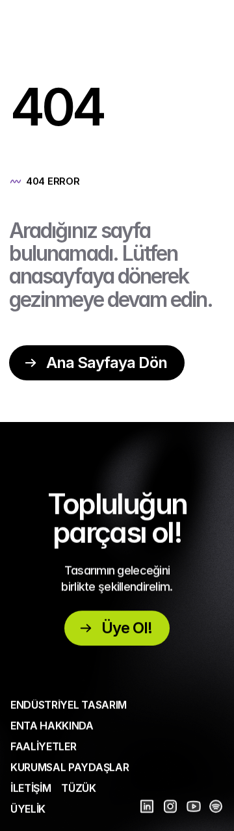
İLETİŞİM (30, 788)
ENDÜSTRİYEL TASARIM (68, 704)
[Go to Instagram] (170, 806)
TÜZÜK (78, 788)
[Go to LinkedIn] (147, 806)
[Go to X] (194, 806)
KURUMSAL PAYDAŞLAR (69, 767)
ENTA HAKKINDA (52, 725)
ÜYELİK (28, 808)
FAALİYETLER (43, 746)
